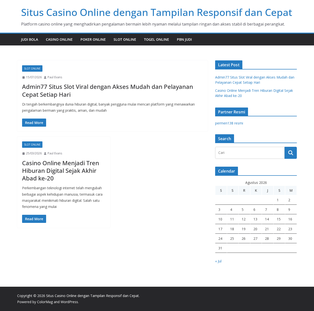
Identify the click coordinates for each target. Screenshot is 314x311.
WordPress (69, 301)
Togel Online (156, 39)
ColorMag (45, 301)
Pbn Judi (184, 39)
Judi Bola (29, 39)
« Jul (218, 261)
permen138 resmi (229, 123)
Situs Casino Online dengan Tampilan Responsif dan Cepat (156, 12)
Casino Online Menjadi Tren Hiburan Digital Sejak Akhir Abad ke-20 (60, 170)
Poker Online (93, 39)
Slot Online (125, 39)
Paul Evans (55, 77)
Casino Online (59, 39)
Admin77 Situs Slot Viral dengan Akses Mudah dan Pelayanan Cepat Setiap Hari (107, 90)
